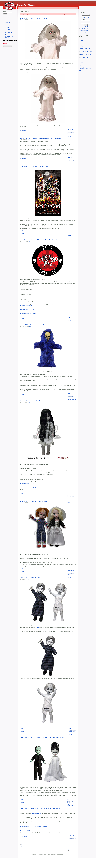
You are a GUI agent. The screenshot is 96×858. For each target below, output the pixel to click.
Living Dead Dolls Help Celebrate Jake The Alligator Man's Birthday (40, 808)
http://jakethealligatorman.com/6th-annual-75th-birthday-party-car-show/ (33, 826)
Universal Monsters (71, 805)
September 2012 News (71, 804)
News (90, 2)
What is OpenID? (86, 17)
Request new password (84, 32)
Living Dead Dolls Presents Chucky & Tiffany (33, 501)
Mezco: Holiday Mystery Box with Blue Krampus (34, 325)
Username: (85, 19)
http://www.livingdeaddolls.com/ (26, 305)
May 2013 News (72, 731)
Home (21, 8)
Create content (7, 27)
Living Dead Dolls (70, 132)
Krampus (69, 393)
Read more (22, 131)
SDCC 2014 (69, 136)
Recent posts (7, 29)
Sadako (68, 499)
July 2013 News (70, 493)
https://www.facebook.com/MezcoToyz (27, 309)
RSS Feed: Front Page (9, 31)
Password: (85, 22)
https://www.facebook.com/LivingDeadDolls (28, 313)
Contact (6, 25)
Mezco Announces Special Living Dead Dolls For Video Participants (40, 138)
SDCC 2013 (69, 502)
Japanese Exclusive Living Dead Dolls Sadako (34, 400)
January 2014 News (72, 316)
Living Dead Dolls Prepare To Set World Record (34, 166)
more (80, 70)
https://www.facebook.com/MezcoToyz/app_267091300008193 (32, 487)
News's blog (22, 129)
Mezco (68, 133)
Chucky (68, 569)
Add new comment (23, 130)
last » (22, 848)
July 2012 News (72, 835)
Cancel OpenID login (84, 28)
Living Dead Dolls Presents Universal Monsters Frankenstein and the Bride (42, 737)
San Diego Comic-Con (71, 135)
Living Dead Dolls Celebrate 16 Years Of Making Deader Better (39, 239)
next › (22, 846)
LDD (68, 130)
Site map (6, 34)
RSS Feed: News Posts (9, 32)
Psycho (70, 734)
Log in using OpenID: (86, 14)
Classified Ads (7, 22)
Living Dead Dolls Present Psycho (30, 577)
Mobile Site (84, 2)
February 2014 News (72, 157)
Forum (78, 2)
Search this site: (6, 11)
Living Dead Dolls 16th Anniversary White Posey (34, 18)
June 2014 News (70, 129)
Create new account (84, 30)
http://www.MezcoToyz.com (25, 830)
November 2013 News (72, 399)
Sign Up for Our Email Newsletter (9, 37)
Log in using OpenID (84, 26)
